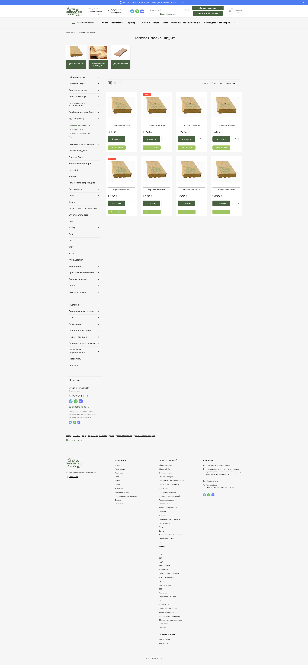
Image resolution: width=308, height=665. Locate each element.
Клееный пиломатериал (169, 508)
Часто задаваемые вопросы (126, 496)
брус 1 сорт (93, 436)
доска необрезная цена (144, 436)
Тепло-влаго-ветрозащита (169, 519)
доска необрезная (124, 436)
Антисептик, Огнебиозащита (171, 535)
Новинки (162, 628)
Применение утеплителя (169, 573)
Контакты (119, 488)
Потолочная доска (166, 500)
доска (111, 436)
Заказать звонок (207, 8)
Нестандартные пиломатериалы (172, 481)
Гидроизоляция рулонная (169, 616)
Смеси (161, 581)
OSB (160, 589)
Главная (69, 33)
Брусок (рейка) (165, 488)
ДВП (161, 554)
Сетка (161, 601)
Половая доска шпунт (167, 492)
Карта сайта (73, 477)
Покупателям (120, 469)
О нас (117, 465)
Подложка (163, 593)
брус (84, 436)
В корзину (116, 139)
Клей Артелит (164, 566)
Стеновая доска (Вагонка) (169, 496)
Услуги (117, 481)
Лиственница (164, 523)
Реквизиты (119, 504)
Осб (160, 550)
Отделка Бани (164, 504)
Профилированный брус (169, 484)
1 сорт (68, 436)
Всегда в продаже (166, 577)
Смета (117, 484)
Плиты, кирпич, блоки (168, 608)
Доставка (118, 477)
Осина (161, 531)
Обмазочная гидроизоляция (170, 620)
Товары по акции (122, 492)
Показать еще (73, 440)
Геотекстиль (163, 624)
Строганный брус (166, 477)
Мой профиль (164, 639)
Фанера (162, 546)
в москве (103, 436)
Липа (161, 527)
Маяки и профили (166, 612)
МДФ (161, 562)
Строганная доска (166, 473)
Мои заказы (164, 643)
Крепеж (162, 515)
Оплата (118, 500)
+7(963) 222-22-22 (118, 10)
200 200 (76, 436)
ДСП (160, 558)
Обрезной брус (165, 469)
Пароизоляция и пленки (169, 597)
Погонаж (162, 512)
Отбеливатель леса (166, 539)
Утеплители (163, 569)
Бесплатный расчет (208, 13)
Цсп (160, 542)
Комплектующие (165, 585)
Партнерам (119, 473)
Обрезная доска (165, 465)
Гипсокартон (164, 604)
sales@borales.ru (169, 14)
